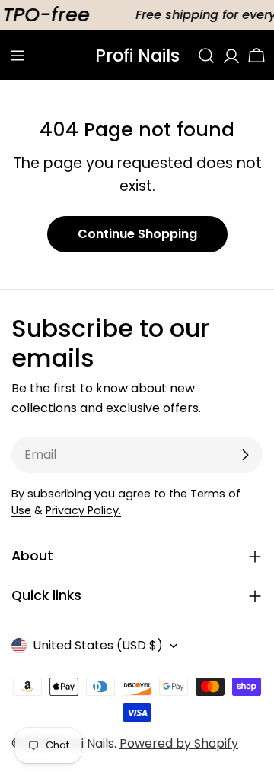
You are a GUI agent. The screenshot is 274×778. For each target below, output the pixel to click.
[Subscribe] (245, 455)
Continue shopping (137, 234)
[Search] (206, 55)
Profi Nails (137, 55)
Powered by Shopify (178, 743)
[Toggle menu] (17, 55)
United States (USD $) (98, 645)
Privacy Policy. (83, 510)
